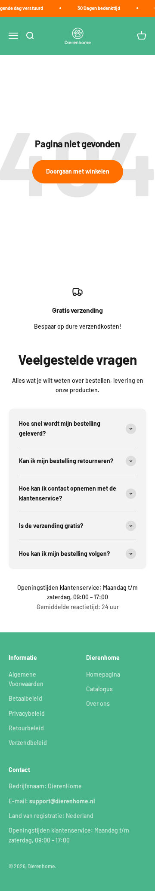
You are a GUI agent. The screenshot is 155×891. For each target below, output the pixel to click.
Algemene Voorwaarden (26, 679)
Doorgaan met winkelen (77, 171)
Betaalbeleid (25, 698)
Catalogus (99, 689)
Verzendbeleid (28, 742)
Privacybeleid (27, 713)
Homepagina (103, 674)
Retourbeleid (26, 728)
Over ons (98, 703)
